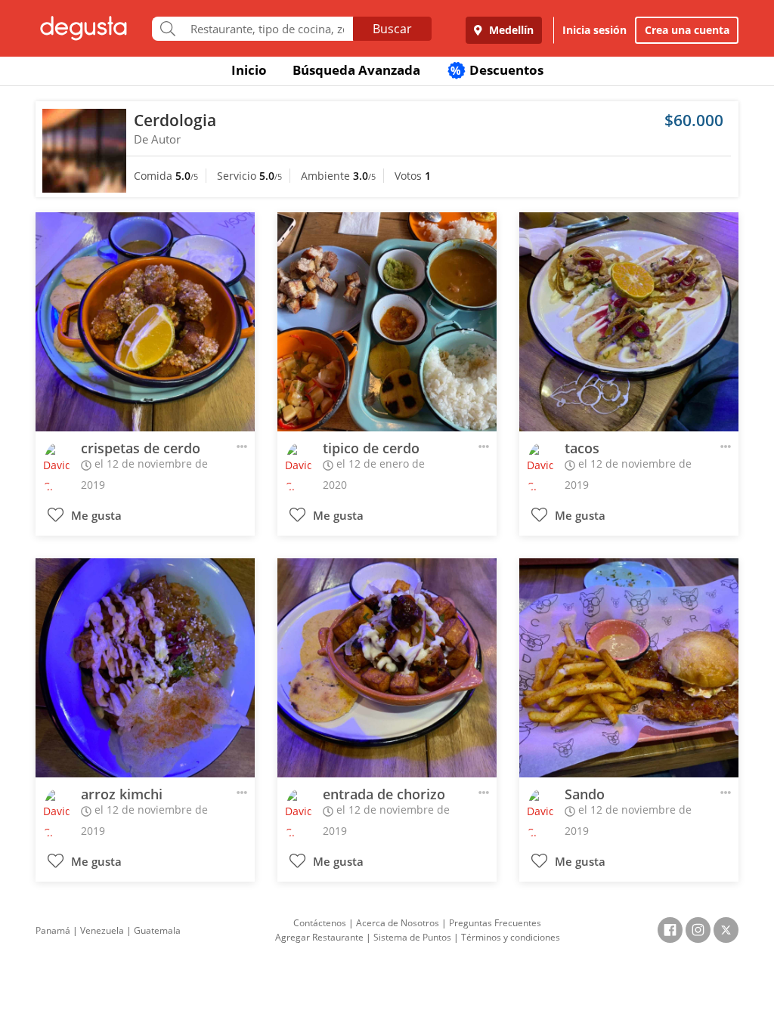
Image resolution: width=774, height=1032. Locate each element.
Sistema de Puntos (412, 937)
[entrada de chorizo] (387, 667)
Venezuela (102, 930)
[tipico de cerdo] (387, 321)
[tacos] (628, 321)
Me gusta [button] (95, 516)
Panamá (53, 930)
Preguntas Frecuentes (495, 922)
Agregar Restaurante (319, 937)
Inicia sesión (594, 30)
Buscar (392, 28)
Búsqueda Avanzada (356, 70)
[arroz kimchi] (145, 667)
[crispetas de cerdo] (145, 321)
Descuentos (496, 70)
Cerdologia (175, 120)
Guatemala (157, 930)
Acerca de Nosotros (397, 922)
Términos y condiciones (510, 937)
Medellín (510, 30)
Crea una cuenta (687, 30)
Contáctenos (319, 922)
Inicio (249, 70)
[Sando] (628, 667)
